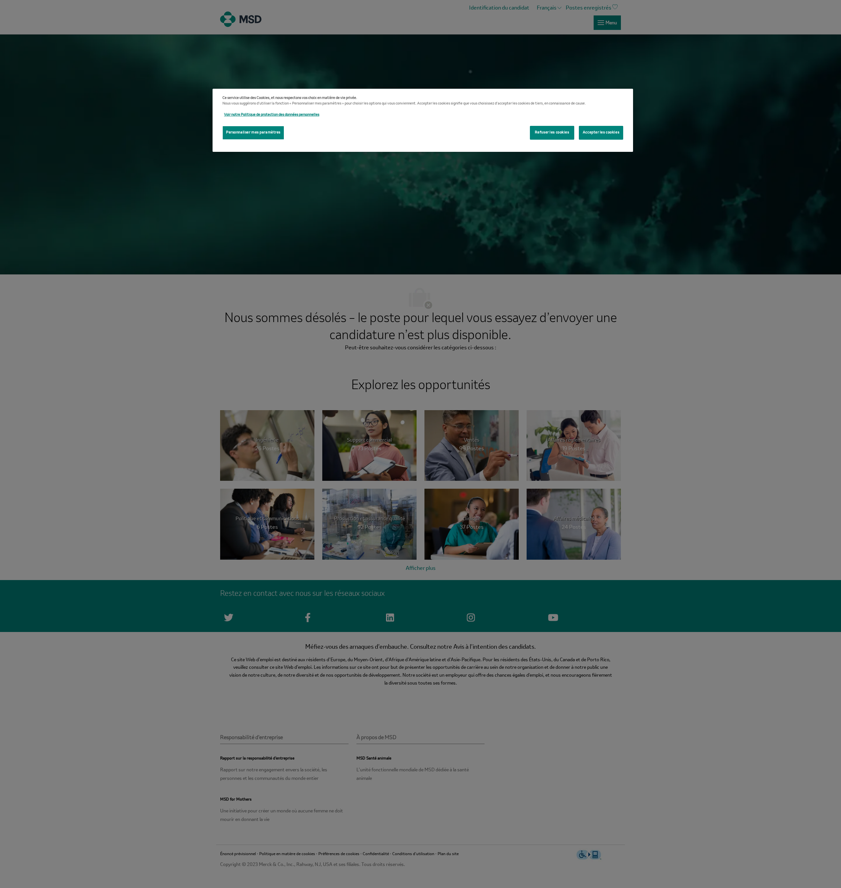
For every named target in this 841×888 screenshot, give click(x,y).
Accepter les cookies (601, 132)
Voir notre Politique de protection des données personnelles (271, 115)
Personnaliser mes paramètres (253, 132)
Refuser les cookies (552, 132)
